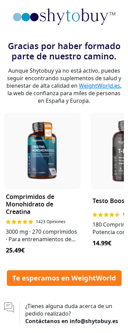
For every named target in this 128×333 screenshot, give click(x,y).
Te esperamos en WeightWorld (64, 278)
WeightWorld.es (99, 85)
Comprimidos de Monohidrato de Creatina (30, 204)
